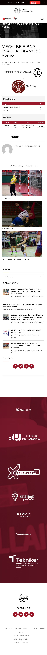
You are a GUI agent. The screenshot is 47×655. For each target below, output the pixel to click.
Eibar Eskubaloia (10, 62)
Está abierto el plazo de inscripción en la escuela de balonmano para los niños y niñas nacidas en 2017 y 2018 (27, 317)
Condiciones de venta (21, 635)
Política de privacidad (21, 639)
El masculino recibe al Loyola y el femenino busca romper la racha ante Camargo (26, 345)
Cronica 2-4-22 (7, 229)
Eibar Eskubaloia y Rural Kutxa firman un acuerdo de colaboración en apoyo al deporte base (27, 291)
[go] (41, 276)
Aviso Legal (21, 632)
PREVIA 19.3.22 (6, 198)
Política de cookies (21, 642)
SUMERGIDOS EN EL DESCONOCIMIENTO (15, 259)
